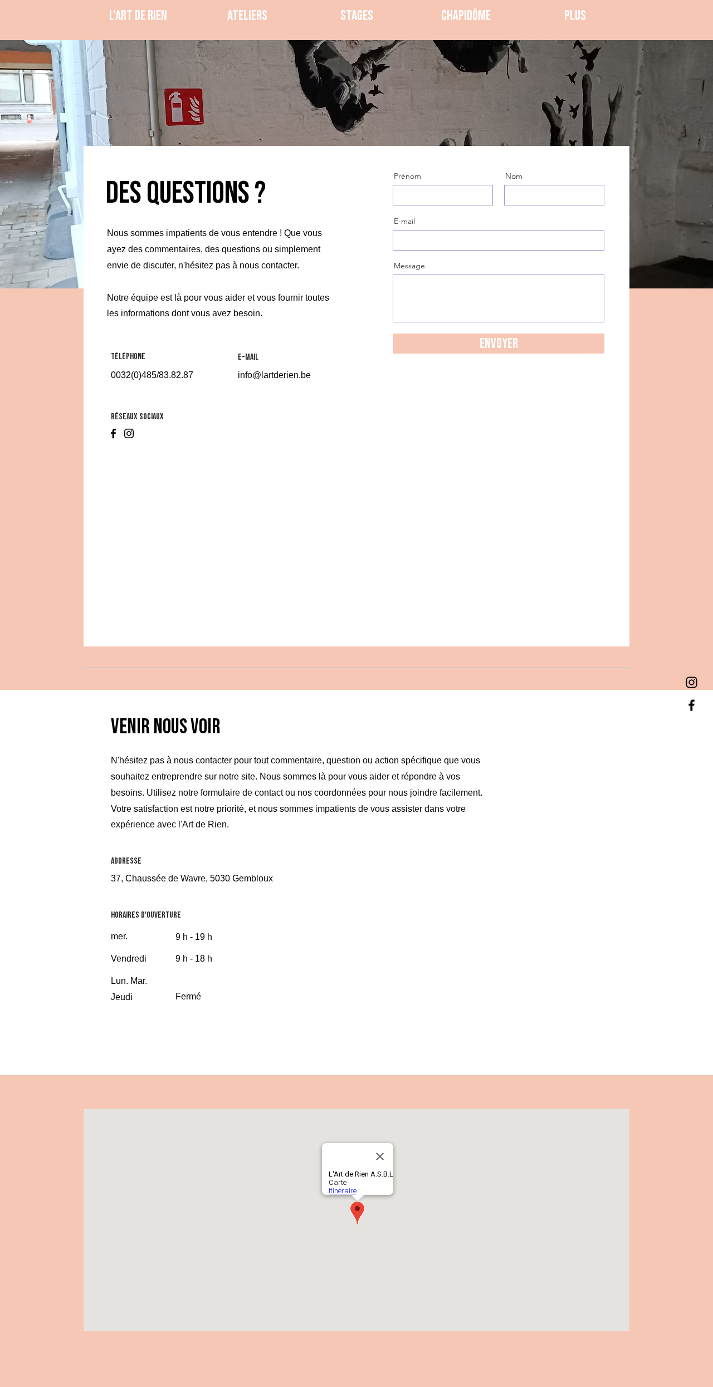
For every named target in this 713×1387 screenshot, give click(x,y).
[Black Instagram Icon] (691, 682)
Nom (513, 176)
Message (409, 265)
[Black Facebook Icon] (691, 705)
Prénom (407, 176)
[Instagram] (129, 433)
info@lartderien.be (274, 375)
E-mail (404, 221)
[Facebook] (113, 433)
